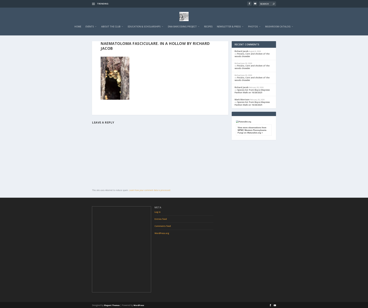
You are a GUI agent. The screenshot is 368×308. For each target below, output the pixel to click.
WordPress (139, 305)
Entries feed (161, 219)
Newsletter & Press (229, 26)
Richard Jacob (241, 51)
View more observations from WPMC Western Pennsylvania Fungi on (252, 130)
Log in (158, 212)
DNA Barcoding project (182, 26)
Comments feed (163, 226)
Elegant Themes (112, 305)
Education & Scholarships (144, 26)
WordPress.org (162, 233)
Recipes (208, 26)
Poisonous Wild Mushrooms (123, 3)
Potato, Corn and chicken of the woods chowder (252, 55)
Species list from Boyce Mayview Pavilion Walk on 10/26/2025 (252, 91)
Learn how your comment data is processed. (150, 190)
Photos (253, 26)
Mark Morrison (242, 99)
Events (90, 26)
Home (77, 26)
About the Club (110, 26)
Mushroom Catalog (278, 26)
